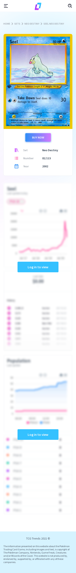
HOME (6, 23)
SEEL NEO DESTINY (53, 23)
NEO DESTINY (31, 23)
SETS (17, 23)
